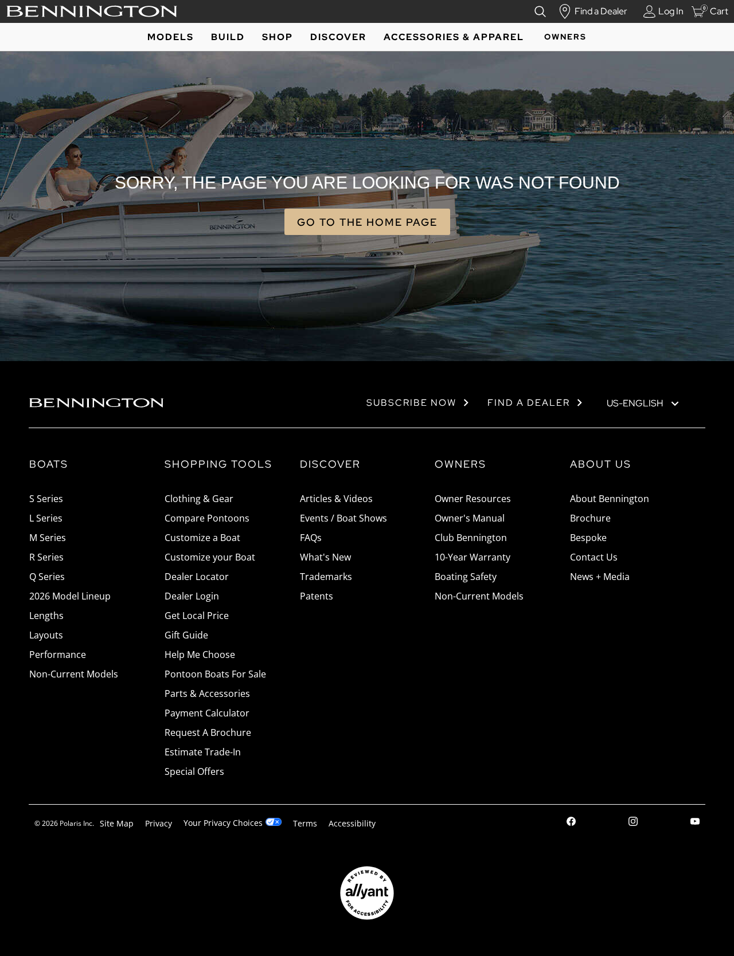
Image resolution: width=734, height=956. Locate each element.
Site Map (117, 823)
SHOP (277, 37)
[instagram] (633, 823)
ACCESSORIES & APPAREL (454, 37)
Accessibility (352, 823)
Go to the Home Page (367, 222)
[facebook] (571, 823)
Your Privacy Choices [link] (223, 822)
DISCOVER (338, 37)
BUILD (228, 37)
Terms (305, 823)
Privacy (158, 823)
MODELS (170, 37)
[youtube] (695, 823)
